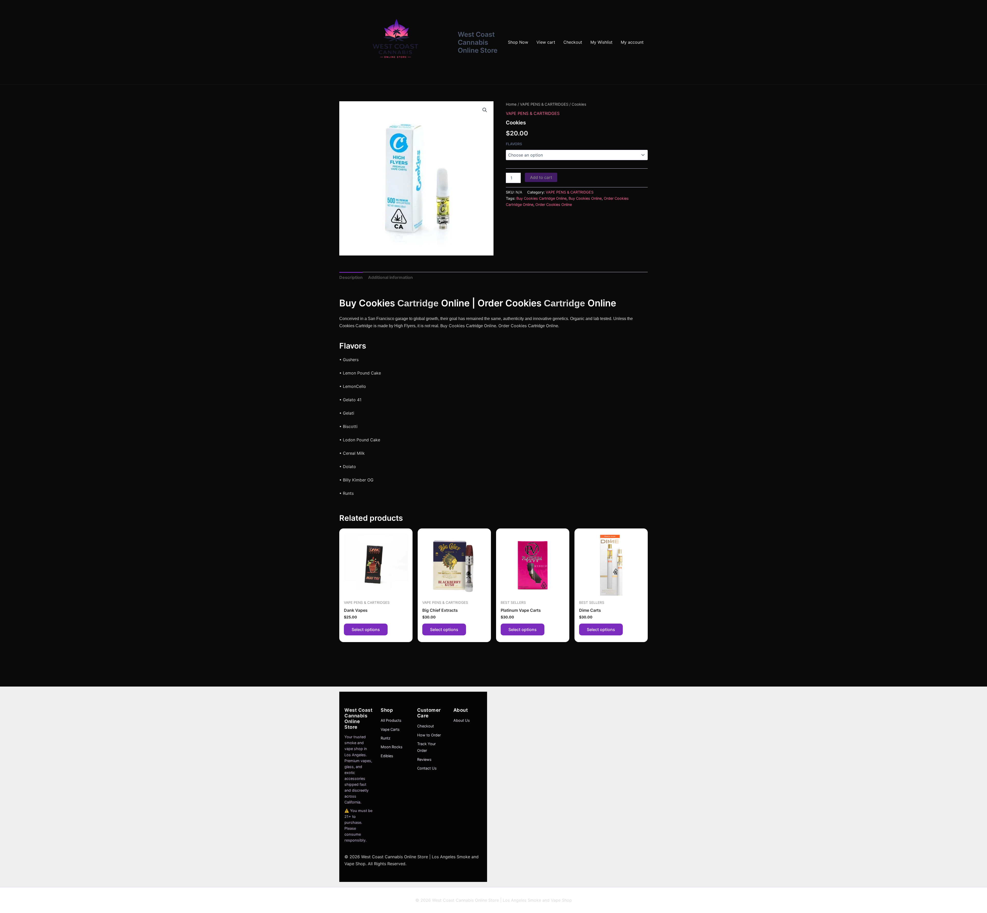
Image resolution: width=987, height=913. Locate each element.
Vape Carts (390, 729)
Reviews (424, 759)
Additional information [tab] (390, 277)
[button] (484, 110)
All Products (391, 720)
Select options (366, 629)
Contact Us (427, 768)
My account (632, 42)
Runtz (385, 738)
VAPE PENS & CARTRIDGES (544, 104)
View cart (545, 42)
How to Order (429, 735)
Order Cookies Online (553, 204)
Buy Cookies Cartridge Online (541, 198)
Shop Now (518, 42)
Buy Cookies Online (585, 198)
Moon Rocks (392, 747)
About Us (461, 720)
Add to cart (541, 177)
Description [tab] (351, 277)
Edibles (387, 756)
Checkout (572, 42)
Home (511, 104)
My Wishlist (601, 42)
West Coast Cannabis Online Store (477, 42)
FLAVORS (514, 144)
